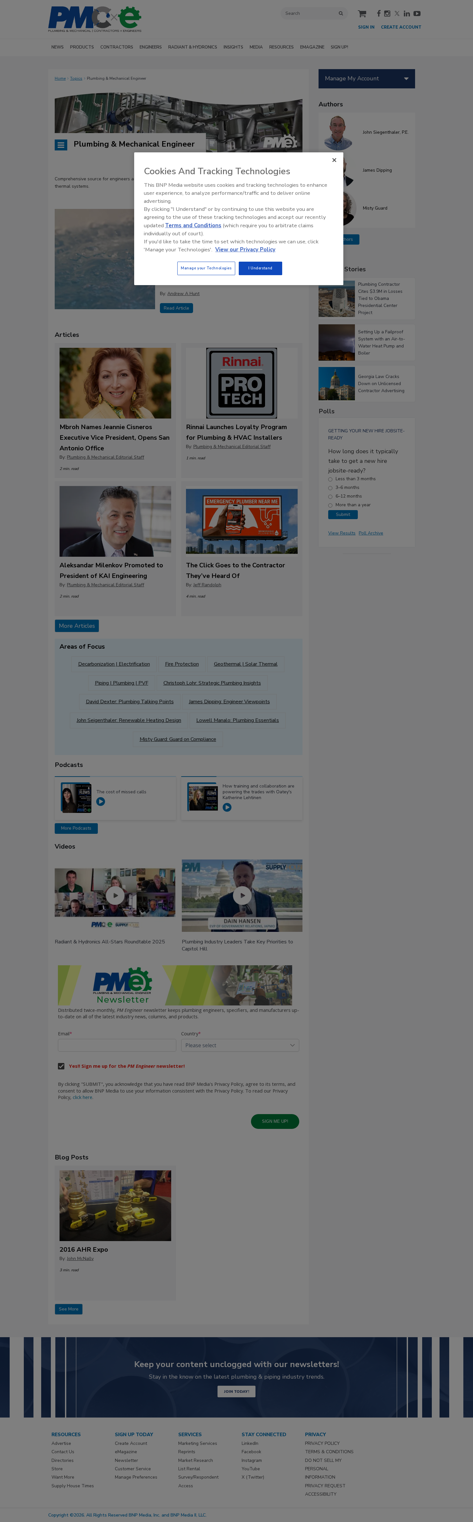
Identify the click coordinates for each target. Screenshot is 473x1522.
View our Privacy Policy (245, 249)
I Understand (260, 268)
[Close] (334, 160)
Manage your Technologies (206, 268)
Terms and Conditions (193, 225)
